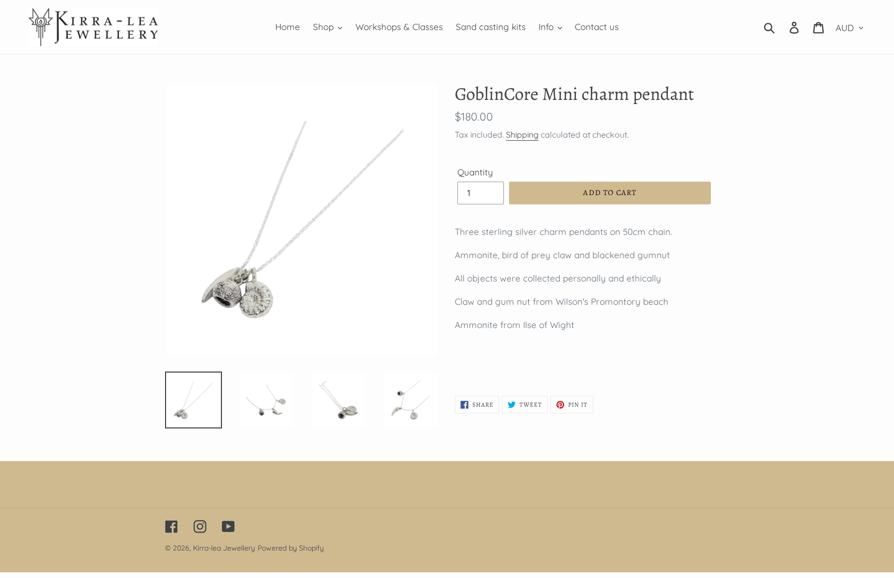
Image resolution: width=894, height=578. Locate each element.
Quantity (475, 172)
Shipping (522, 134)
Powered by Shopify (291, 548)
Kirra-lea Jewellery (224, 548)
